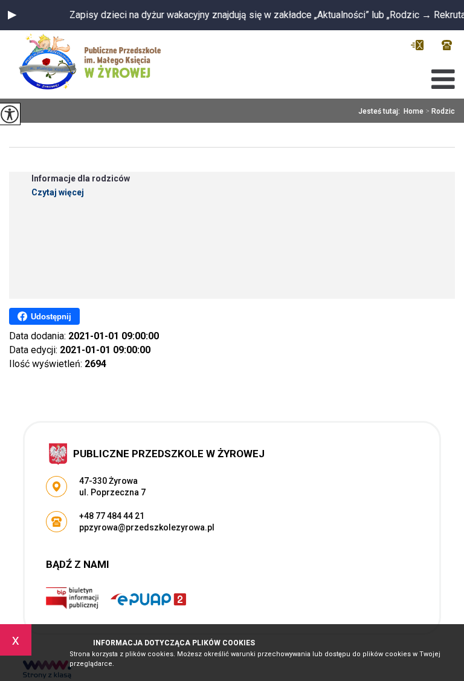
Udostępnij (51, 316)
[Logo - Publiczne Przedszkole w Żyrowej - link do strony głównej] (94, 61)
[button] (12, 15)
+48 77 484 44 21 (447, 45)
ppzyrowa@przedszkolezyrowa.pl (420, 45)
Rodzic (440, 111)
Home (414, 111)
